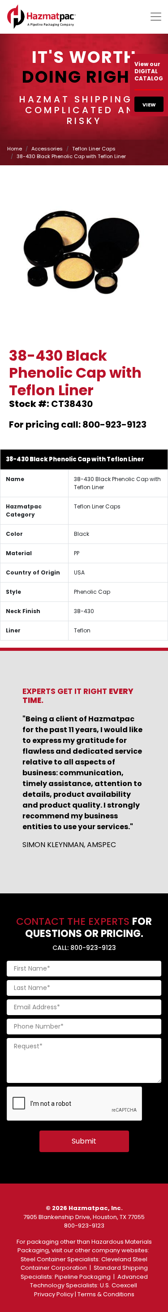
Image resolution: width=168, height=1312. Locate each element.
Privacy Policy (53, 1294)
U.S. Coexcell (118, 1285)
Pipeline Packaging (83, 1276)
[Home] (41, 16)
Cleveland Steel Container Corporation (84, 1263)
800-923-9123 (84, 1225)
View (149, 104)
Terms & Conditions (106, 1294)
